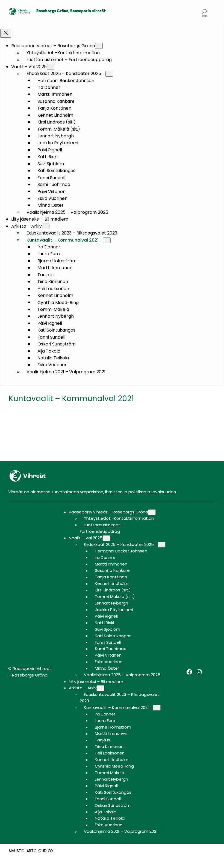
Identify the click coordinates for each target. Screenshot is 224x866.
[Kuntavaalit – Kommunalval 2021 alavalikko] (107, 240)
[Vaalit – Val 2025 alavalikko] (50, 67)
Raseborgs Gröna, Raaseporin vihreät (71, 11)
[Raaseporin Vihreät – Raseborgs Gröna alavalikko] (99, 46)
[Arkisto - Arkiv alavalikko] (45, 226)
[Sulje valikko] (5, 33)
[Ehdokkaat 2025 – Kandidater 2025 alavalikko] (109, 74)
